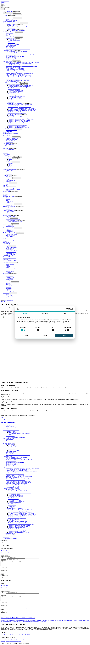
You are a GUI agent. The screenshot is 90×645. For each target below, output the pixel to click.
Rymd (4, 213)
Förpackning (5, 175)
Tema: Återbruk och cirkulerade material (16, 96)
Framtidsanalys (6, 238)
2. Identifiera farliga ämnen (14, 40)
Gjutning (7, 212)
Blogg (7, 290)
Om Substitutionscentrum (8, 128)
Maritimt (5, 195)
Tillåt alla (64, 335)
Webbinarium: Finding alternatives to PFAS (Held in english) (21, 119)
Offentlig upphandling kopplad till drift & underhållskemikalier (21, 110)
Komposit (8, 199)
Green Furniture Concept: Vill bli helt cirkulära (15, 74)
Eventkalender (26, 639)
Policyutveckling (6, 243)
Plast (7, 197)
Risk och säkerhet (9, 236)
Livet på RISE (9, 295)
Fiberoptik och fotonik (10, 140)
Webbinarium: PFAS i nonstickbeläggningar (17, 125)
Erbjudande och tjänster (8, 14)
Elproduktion (8, 161)
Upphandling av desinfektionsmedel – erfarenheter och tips (20, 104)
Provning (5, 241)
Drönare (7, 171)
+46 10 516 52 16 (4, 585)
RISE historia (8, 272)
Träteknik (8, 150)
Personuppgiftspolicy (5, 641)
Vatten (7, 184)
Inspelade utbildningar (7, 50)
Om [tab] (65, 313)
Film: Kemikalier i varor (11, 55)
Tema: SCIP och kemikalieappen (15, 98)
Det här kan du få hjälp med (11, 130)
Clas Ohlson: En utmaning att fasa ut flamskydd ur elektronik (18, 76)
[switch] (37, 330)
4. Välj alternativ (11, 43)
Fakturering (8, 280)
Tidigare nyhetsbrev (10, 19)
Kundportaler (3, 2)
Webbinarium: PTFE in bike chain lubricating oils (18, 127)
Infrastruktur (5, 182)
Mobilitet (8, 209)
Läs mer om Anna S (5, 552)
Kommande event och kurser (9, 21)
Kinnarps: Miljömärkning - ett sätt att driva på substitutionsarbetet (19, 73)
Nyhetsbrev (8, 289)
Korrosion (8, 202)
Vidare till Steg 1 (4, 419)
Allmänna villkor (13, 641)
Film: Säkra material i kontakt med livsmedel (15, 56)
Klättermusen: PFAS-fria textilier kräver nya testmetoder (17, 79)
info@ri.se (19, 641)
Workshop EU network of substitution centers (17, 116)
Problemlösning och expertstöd (9, 258)
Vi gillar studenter (9, 297)
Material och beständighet (8, 196)
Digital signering (9, 279)
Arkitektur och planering (11, 220)
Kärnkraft (10, 163)
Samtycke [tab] (25, 313)
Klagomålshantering (10, 277)
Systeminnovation (7, 224)
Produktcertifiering (10, 248)
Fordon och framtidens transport (9, 169)
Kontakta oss (6, 132)
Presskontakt (8, 284)
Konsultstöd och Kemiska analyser (10, 133)
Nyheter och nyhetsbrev (8, 17)
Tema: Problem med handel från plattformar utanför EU (19, 86)
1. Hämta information (12, 39)
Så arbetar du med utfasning (9, 36)
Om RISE (5, 15)
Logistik (7, 207)
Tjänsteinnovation (9, 231)
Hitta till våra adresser (14, 634)
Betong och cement (10, 149)
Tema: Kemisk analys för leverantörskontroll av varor (19, 87)
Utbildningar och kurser (8, 255)
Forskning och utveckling (8, 240)
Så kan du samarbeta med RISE (9, 260)
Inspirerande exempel (7, 61)
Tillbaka (2, 8)
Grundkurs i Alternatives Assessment (13, 52)
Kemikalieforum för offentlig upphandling (14, 103)
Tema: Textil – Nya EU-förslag (14, 95)
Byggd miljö (5, 148)
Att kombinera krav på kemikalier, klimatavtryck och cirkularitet (21, 108)
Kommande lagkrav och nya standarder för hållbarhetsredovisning (22, 109)
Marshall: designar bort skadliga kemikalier (15, 68)
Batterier (10, 159)
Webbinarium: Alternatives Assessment (16, 126)
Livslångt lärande (9, 230)
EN (2, 3)
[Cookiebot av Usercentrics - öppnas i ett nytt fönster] (67, 309)
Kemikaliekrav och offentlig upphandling (17, 113)
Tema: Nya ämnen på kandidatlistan (15, 91)
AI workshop (11, 115)
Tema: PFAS (11, 102)
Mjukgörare (8, 34)
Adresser (7, 274)
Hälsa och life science (7, 177)
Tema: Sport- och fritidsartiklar (14, 97)
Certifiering (5, 246)
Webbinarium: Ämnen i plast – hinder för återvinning (19, 120)
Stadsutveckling (6, 217)
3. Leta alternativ (11, 41)
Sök (1, 4)
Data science (5, 153)
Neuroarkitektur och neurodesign (15, 221)
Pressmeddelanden (4, 639)
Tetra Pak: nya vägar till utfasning (13, 67)
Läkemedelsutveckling (10, 180)
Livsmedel (5, 194)
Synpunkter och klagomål (11, 254)
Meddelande (3, 560)
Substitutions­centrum (7, 11)
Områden (5, 12)
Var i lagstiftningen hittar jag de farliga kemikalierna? (19, 26)
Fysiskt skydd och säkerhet (11, 234)
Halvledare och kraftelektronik (12, 138)
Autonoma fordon (9, 170)
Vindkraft (10, 165)
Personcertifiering (9, 249)
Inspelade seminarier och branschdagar (11, 82)
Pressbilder (8, 283)
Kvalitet (7, 265)
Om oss (2, 634)
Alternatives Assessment (11, 45)
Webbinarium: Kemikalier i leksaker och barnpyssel (19, 118)
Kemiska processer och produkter (13, 189)
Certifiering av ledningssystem (12, 247)
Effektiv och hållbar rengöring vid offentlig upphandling (20, 107)
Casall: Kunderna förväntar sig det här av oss (15, 69)
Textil (7, 200)
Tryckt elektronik (9, 142)
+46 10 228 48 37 (4, 550)
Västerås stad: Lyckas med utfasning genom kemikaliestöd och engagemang (21, 66)
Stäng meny (6, 7)
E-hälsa (7, 179)
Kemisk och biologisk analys (12, 188)
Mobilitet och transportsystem (9, 206)
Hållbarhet (8, 266)
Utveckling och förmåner (11, 296)
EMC (7, 172)
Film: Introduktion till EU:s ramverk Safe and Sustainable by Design (20, 53)
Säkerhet (7, 267)
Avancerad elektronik (7, 137)
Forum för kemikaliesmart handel (13, 84)
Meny (2, 7)
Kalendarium (8, 287)
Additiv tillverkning (10, 211)
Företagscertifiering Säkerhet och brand (14, 250)
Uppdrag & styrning (10, 264)
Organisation (8, 270)
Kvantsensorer (9, 192)
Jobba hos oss (6, 293)
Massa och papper (9, 176)
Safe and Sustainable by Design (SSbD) (16, 30)
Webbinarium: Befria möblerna (14, 123)
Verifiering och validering (11, 252)
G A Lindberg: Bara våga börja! (12, 81)
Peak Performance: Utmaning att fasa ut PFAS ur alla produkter (19, 70)
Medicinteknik (9, 181)
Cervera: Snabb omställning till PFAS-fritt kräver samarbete (18, 75)
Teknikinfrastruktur (7, 242)
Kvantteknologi (6, 191)
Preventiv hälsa (9, 222)
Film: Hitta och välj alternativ (12, 59)
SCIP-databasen (11, 28)
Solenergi (10, 164)
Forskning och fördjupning (8, 244)
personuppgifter (26, 572)
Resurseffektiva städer (10, 216)
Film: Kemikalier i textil (11, 57)
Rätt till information (12, 25)
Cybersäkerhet (6, 151)
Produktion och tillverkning (9, 210)
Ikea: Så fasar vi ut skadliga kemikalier (14, 72)
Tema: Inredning (11, 100)
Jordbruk (5, 185)
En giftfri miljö (9, 131)
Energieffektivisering (10, 168)
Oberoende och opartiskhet (11, 268)
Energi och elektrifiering (8, 156)
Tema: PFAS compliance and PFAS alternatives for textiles (20, 85)
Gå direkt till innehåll (5, 1)
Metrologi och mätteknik (8, 203)
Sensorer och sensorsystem (11, 139)
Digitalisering (6, 155)
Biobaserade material (10, 201)
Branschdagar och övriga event (12, 114)
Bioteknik (5, 145)
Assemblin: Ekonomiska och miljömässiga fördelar (16, 64)
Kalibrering (5, 259)
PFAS (7, 35)
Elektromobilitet (9, 174)
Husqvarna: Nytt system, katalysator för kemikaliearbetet (17, 80)
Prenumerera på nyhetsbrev (11, 20)
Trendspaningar (9, 288)
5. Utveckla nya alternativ (13, 44)
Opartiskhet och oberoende (11, 253)
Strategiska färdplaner (7, 256)
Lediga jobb (8, 294)
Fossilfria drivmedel (10, 144)
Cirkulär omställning (10, 225)
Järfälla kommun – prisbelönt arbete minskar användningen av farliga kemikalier (22, 62)
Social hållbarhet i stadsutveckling (13, 219)
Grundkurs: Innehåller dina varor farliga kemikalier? (16, 51)
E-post (2, 556)
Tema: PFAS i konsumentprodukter (15, 90)
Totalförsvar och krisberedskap (9, 232)
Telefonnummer (4, 557)
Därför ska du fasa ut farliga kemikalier (11, 22)
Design (7, 229)
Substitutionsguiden (10, 38)
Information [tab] (45, 313)
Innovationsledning (10, 226)
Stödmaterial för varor (10, 46)
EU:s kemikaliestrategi (10, 29)
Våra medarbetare (9, 276)
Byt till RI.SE (3, 301)
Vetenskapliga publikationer (11, 291)
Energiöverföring (9, 166)
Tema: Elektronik (12, 99)
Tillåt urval (45, 335)
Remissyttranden (9, 285)
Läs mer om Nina (4, 587)
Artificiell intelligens (7, 135)
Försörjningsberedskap (10, 235)
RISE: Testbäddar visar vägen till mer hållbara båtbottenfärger (18, 63)
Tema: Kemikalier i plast (13, 92)
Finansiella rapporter (10, 271)
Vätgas (9, 160)
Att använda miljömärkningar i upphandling (17, 105)
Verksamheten (6, 262)
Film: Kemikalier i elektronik (12, 58)
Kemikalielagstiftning (10, 24)
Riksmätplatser (9, 205)
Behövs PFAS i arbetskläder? (14, 111)
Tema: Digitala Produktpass (14, 89)
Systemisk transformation (8, 227)
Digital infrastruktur (7, 154)
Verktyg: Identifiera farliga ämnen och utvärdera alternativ (18, 49)
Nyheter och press (7, 282)
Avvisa (26, 335)
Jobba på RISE (27, 634)
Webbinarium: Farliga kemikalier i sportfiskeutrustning (19, 121)
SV (1, 3)
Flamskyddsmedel (9, 33)
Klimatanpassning (7, 190)
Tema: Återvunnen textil (13, 93)
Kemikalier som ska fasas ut (9, 31)
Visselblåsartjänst (9, 278)
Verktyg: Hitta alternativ (11, 47)
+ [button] (13, 425)
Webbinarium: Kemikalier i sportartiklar (16, 122)
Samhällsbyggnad (7, 215)
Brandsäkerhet (6, 147)
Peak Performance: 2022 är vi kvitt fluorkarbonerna (16, 77)
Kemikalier (5, 186)
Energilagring (8, 158)
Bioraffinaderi (6, 143)
